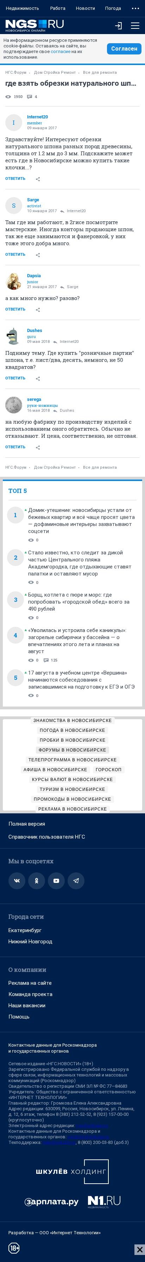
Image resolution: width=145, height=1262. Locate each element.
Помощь (19, 1017)
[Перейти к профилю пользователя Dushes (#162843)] (13, 336)
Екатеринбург (25, 930)
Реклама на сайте (30, 983)
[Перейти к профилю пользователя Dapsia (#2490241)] (13, 281)
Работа (57, 8)
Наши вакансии (26, 1005)
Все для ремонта (100, 72)
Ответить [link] (15, 178)
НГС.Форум (15, 72)
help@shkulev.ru (59, 1142)
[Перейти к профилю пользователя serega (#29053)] (13, 405)
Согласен (124, 48)
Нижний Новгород (30, 941)
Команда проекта (30, 994)
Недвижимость (22, 8)
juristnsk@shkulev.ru (88, 1136)
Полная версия (26, 824)
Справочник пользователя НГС (46, 837)
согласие (60, 51)
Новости (85, 8)
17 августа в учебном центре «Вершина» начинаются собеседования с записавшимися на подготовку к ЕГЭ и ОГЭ (81, 680)
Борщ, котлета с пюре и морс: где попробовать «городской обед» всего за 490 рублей (79, 602)
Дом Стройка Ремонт (55, 72)
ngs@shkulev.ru (92, 1125)
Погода (113, 8)
